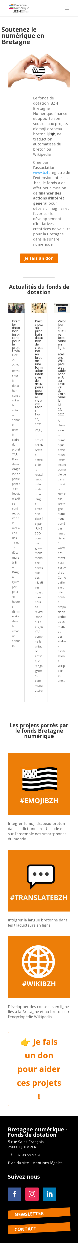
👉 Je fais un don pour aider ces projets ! (39, 1069)
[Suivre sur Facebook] (14, 1194)
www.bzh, (41, 172)
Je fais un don (39, 258)
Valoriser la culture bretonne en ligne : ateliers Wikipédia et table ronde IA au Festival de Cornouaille (62, 361)
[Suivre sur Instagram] (32, 1194)
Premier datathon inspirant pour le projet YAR (16, 336)
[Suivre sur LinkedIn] (49, 1194)
